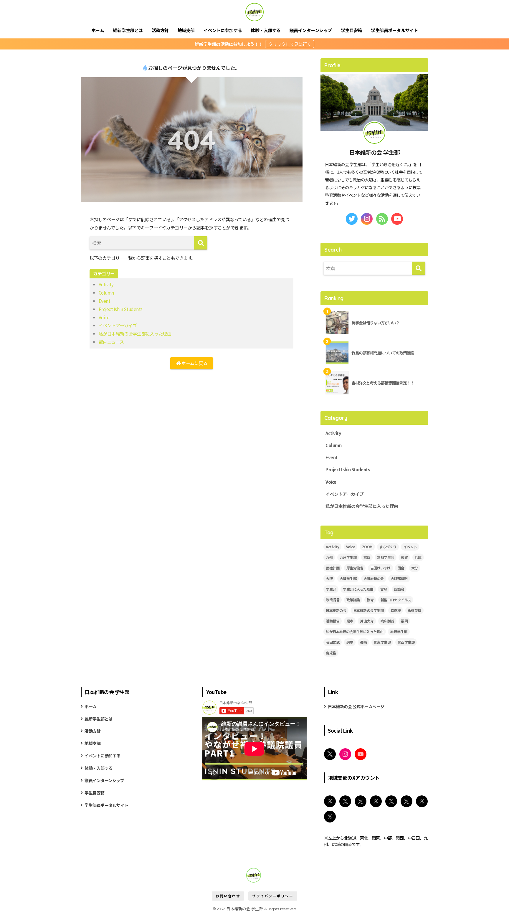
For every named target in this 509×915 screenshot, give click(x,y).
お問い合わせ (228, 895)
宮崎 (383, 589)
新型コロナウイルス (396, 599)
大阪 (329, 578)
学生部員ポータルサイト (394, 30)
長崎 (363, 642)
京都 (366, 557)
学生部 (331, 589)
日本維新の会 (336, 610)
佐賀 (404, 557)
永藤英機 (414, 610)
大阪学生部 (348, 578)
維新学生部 (398, 631)
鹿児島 (331, 652)
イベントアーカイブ (118, 325)
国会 (400, 567)
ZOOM (367, 546)
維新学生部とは (128, 30)
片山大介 (367, 620)
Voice (104, 317)
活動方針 (160, 30)
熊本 (349, 620)
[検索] (200, 243)
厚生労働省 (354, 567)
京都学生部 (385, 557)
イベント (410, 546)
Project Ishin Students (121, 309)
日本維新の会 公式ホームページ (356, 706)
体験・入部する (266, 30)
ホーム (97, 30)
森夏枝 (396, 610)
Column (106, 292)
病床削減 (387, 620)
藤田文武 (332, 642)
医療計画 (332, 567)
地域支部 (186, 30)
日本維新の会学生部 (368, 610)
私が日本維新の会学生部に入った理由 (135, 333)
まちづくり (387, 546)
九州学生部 (348, 557)
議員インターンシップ (311, 30)
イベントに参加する (223, 30)
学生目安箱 (351, 30)
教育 (370, 599)
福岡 (404, 620)
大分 (414, 567)
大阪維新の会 (373, 578)
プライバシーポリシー (272, 895)
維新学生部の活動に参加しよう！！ (229, 44)
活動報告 (332, 620)
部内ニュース (111, 341)
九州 (329, 557)
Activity (106, 284)
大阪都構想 (399, 578)
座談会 (399, 589)
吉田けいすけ (380, 567)
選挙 (349, 642)
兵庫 (418, 557)
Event (104, 301)
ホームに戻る (194, 363)
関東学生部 (382, 642)
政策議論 (353, 599)
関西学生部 (406, 642)
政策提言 (332, 599)
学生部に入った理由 (358, 589)
